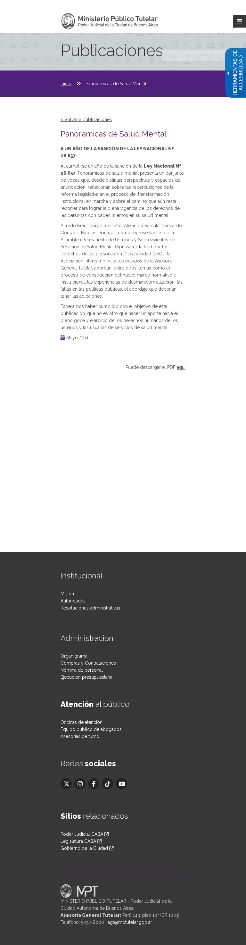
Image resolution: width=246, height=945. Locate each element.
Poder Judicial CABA (82, 834)
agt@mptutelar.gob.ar (130, 922)
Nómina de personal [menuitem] (82, 670)
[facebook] (93, 783)
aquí (181, 367)
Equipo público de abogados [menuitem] (91, 729)
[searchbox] (193, 55)
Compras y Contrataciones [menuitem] (88, 663)
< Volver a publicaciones (86, 119)
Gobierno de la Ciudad (84, 848)
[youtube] (121, 783)
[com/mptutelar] (66, 783)
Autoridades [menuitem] (73, 600)
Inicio (66, 83)
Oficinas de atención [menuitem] (81, 722)
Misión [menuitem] (67, 593)
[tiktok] (107, 783)
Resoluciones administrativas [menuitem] (90, 607)
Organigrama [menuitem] (74, 656)
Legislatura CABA (78, 841)
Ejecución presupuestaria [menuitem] (86, 677)
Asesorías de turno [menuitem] (80, 736)
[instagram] (80, 783)
